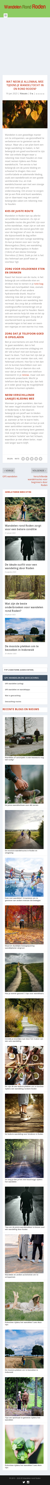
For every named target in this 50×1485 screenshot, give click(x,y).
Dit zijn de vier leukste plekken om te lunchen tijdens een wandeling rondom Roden (24, 1087)
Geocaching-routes (13, 701)
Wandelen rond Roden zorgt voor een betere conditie (23, 527)
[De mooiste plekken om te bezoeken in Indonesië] (25, 630)
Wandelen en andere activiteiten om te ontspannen (21, 1276)
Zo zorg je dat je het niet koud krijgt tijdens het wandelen (23, 1180)
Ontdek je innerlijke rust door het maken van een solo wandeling (24, 1040)
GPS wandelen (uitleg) (14, 683)
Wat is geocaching (13, 695)
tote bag (38, 283)
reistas (25, 374)
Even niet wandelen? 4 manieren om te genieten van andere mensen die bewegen (23, 899)
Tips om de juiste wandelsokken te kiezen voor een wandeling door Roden (25, 1228)
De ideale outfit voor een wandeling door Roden (21, 566)
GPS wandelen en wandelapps (17, 689)
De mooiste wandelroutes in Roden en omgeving (21, 851)
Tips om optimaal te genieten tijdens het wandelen (22, 1418)
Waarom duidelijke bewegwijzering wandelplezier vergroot (19, 947)
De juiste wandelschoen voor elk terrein (21, 805)
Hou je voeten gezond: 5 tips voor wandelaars (24, 993)
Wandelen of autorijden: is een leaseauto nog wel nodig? (24, 758)
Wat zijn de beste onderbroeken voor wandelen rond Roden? (24, 607)
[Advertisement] (25, 44)
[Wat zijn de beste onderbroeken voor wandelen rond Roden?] (25, 587)
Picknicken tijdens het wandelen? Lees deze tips (23, 1323)
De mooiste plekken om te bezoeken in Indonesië (22, 648)
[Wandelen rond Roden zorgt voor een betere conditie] (25, 509)
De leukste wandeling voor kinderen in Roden (24, 1134)
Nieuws (24, 93)
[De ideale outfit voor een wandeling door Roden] (25, 548)
